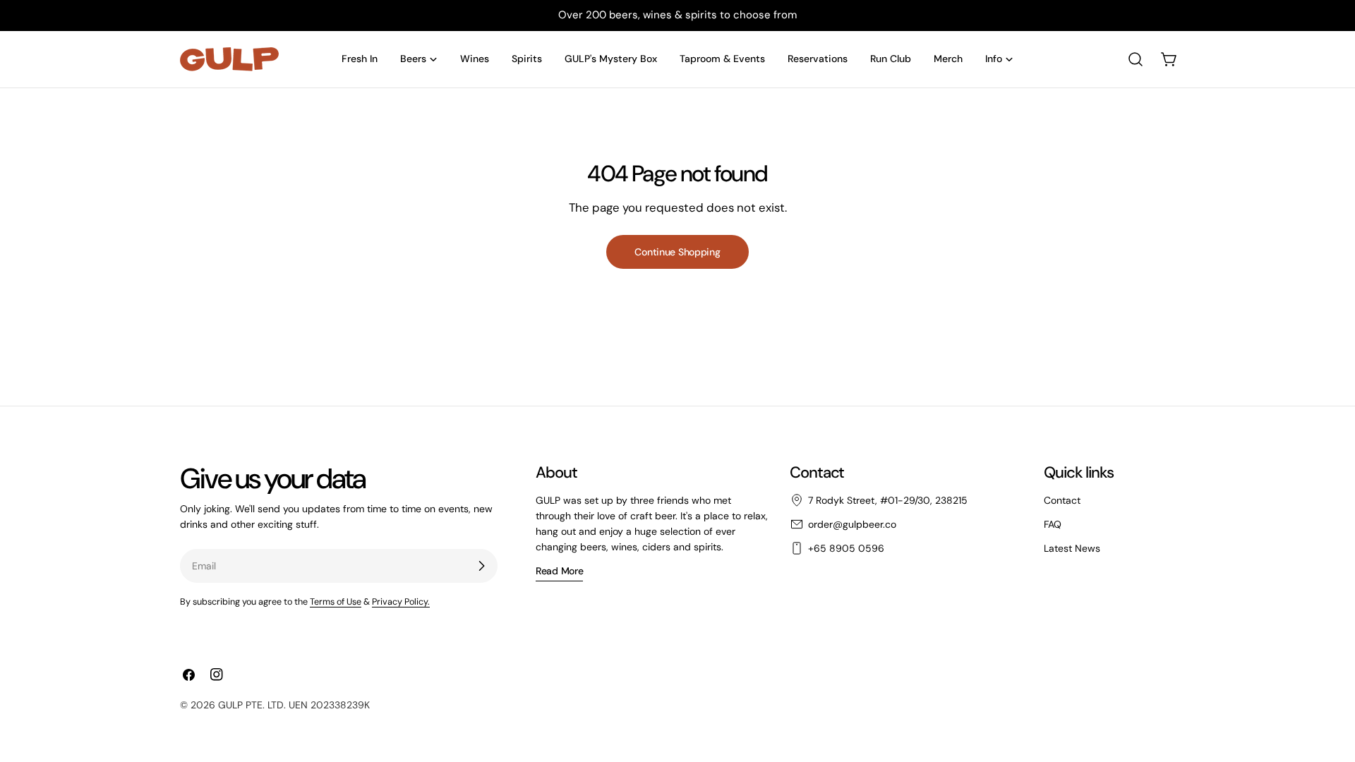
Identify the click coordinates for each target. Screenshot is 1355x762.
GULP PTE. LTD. (252, 704)
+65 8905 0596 (846, 548)
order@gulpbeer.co (852, 524)
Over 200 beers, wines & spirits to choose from (677, 15)
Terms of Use (335, 601)
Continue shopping (677, 252)
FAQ (1052, 524)
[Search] (1135, 59)
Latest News (1072, 548)
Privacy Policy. (401, 601)
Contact (1062, 500)
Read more (559, 570)
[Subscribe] (481, 566)
